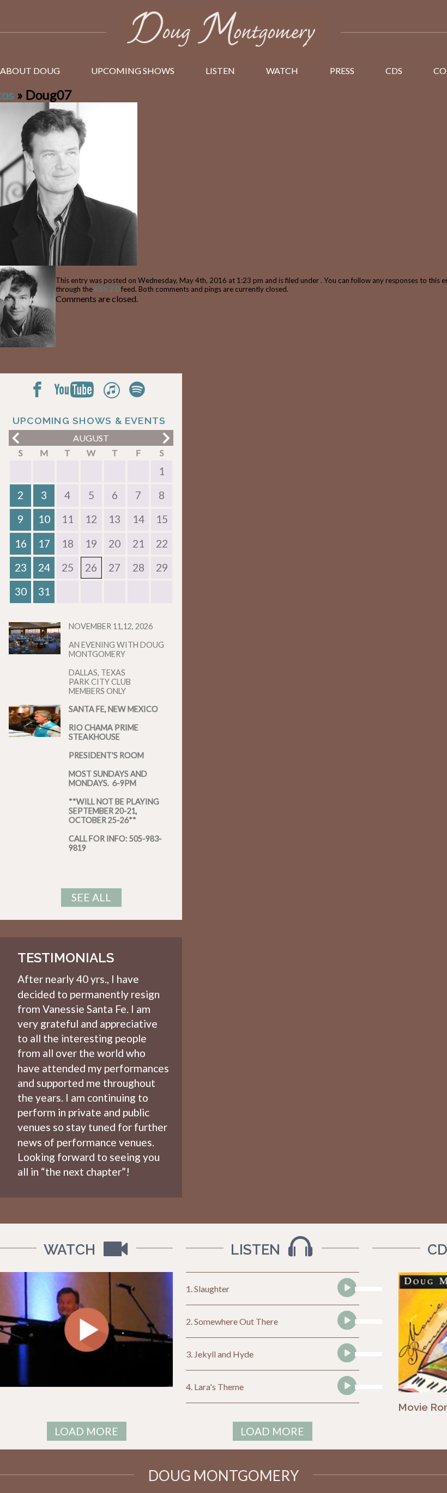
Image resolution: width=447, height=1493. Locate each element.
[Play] (346, 1307)
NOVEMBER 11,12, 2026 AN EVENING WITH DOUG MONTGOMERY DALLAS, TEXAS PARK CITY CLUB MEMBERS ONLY (116, 659)
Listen (220, 70)
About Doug (30, 70)
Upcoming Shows (132, 70)
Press (342, 70)
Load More (86, 1431)
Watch (282, 70)
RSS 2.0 (106, 289)
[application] (345, 1289)
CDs (393, 70)
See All (91, 897)
